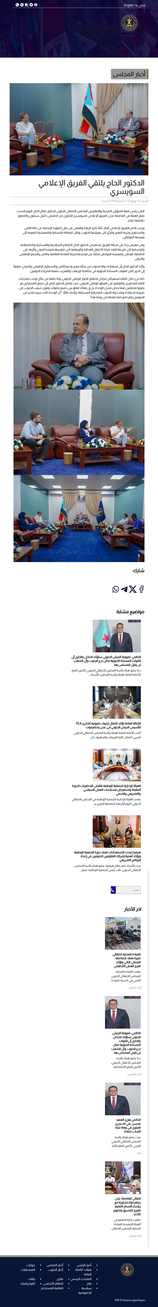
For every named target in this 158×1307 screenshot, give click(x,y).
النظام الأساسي (53, 1283)
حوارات (30, 1265)
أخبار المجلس (55, 1265)
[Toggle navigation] (136, 37)
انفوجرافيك (27, 1283)
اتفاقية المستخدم (52, 1288)
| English (129, 5)
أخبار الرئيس (84, 1265)
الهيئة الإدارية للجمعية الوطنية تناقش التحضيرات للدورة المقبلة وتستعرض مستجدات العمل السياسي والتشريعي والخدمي (106, 789)
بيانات (31, 1278)
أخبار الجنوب (55, 1269)
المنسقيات (28, 1269)
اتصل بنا (140, 5)
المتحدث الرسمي (81, 1278)
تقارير (59, 1278)
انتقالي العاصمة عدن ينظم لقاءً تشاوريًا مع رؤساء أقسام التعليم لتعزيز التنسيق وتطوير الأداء (127, 1206)
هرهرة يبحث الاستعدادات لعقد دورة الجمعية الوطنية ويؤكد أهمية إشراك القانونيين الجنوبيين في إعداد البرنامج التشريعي (107, 856)
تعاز (89, 1283)
